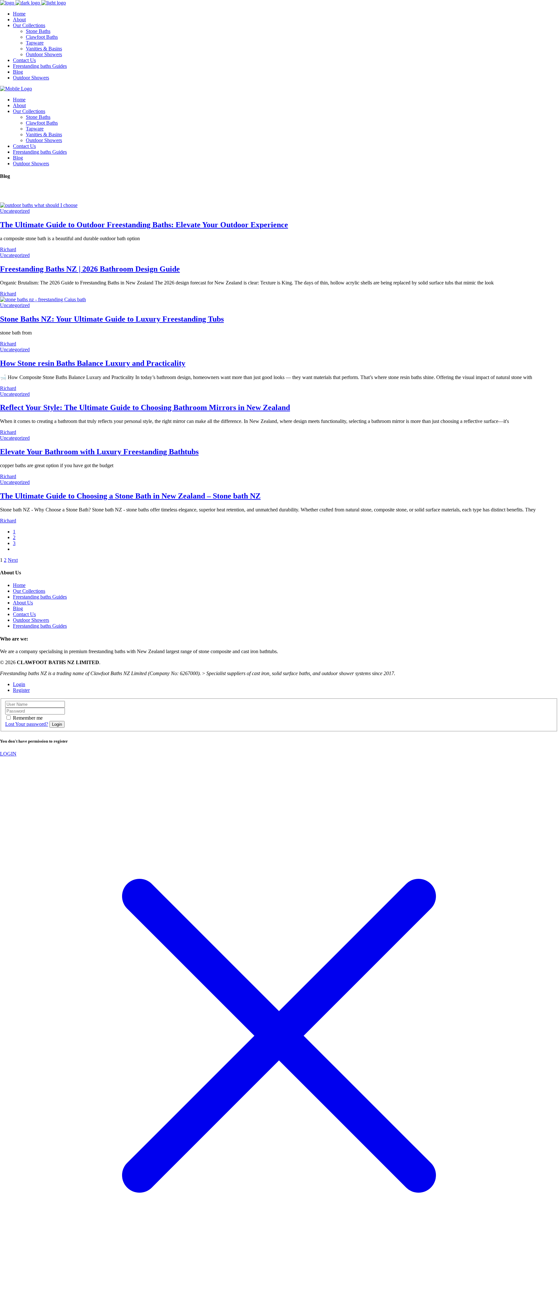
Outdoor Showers (31, 620)
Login (19, 684)
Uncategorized (15, 211)
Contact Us (24, 614)
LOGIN (8, 753)
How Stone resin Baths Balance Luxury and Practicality (92, 363)
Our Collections (29, 591)
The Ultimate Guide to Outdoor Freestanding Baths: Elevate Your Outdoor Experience (144, 225)
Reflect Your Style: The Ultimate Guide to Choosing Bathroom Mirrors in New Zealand (145, 407)
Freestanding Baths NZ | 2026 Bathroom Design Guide (90, 269)
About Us (23, 602)
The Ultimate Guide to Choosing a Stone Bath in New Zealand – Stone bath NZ (130, 496)
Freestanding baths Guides (40, 597)
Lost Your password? (26, 724)
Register (21, 690)
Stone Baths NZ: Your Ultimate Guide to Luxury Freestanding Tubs (112, 319)
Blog (18, 608)
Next (13, 560)
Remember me (28, 718)
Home (19, 585)
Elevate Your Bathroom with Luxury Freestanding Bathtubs (99, 451)
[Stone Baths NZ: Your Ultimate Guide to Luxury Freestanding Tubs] (43, 299)
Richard (8, 249)
